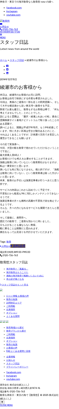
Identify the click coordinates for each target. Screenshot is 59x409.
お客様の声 (11, 348)
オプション (11, 313)
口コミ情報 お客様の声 (17, 296)
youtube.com (13, 14)
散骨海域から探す (15, 327)
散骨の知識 (11, 299)
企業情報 (10, 356)
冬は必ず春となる (15, 279)
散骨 (8, 241)
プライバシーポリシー (17, 367)
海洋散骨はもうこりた (17, 272)
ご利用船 (10, 306)
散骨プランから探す (16, 331)
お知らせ (10, 360)
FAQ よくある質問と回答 (18, 351)
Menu (3, 37)
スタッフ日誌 (17, 60)
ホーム (3, 60)
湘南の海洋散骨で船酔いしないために (25, 275)
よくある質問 (13, 316)
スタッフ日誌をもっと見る (14, 284)
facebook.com (14, 7)
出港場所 (10, 309)
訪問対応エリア (14, 303)
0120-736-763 (10, 255)
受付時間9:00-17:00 (10, 30)
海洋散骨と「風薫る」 (17, 269)
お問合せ (4, 26)
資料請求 (18, 246)
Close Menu (6, 405)
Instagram (11, 11)
